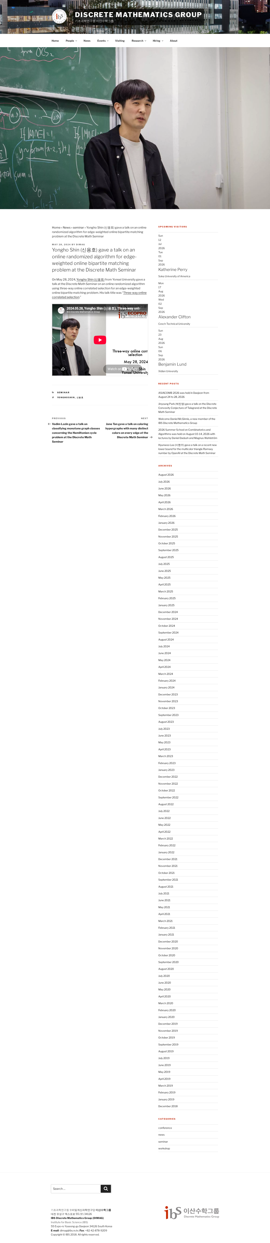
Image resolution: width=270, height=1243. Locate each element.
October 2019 (166, 1037)
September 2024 (168, 632)
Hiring (156, 40)
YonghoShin (66, 397)
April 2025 (164, 584)
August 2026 (166, 474)
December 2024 (168, 612)
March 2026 (165, 509)
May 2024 (164, 660)
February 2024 (167, 680)
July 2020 (164, 975)
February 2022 (166, 845)
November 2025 (168, 536)
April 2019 (164, 1078)
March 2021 (165, 920)
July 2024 (164, 646)
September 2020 (168, 962)
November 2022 (168, 783)
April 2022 (164, 831)
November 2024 (168, 618)
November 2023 (168, 701)
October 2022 (166, 790)
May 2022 (164, 824)
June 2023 (164, 735)
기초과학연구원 (60, 1209)
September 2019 (168, 1044)
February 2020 (167, 1010)
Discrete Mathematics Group (138, 15)
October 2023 (166, 708)
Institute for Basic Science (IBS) (69, 1222)
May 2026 (164, 495)
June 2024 (164, 653)
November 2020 (168, 948)
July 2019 (164, 1058)
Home (55, 40)
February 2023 (167, 763)
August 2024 (166, 639)
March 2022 (165, 838)
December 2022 (168, 776)
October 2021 (166, 872)
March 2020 (165, 1003)
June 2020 (164, 982)
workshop (164, 1148)
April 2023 (164, 749)
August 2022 (166, 804)
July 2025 (164, 563)
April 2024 (164, 666)
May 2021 (164, 907)
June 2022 (164, 817)
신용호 (80, 397)
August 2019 (166, 1051)
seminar (78, 227)
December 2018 (168, 1106)
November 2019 (168, 1030)
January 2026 (166, 522)
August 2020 (166, 968)
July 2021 (163, 893)
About (173, 40)
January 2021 (166, 934)
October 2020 (166, 955)
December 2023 (168, 694)
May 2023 (164, 742)
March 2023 (165, 756)
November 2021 (168, 865)
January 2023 (166, 769)
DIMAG (80, 244)
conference (165, 1127)
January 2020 (166, 1016)
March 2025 (165, 591)
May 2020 (164, 989)
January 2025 (166, 605)
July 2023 (164, 728)
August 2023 (166, 721)
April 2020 (164, 996)
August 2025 (166, 557)
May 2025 (164, 577)
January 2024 (166, 687)
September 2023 (168, 715)
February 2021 (166, 927)
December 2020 (168, 941)
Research (137, 40)
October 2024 (166, 625)
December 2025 (168, 529)
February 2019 (166, 1092)
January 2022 (166, 852)
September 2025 (168, 550)
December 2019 (168, 1023)
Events (101, 40)
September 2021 (168, 879)
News (87, 40)
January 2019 (166, 1099)
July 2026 (164, 481)
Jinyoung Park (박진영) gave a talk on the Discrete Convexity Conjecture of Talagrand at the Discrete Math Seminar (187, 408)
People (70, 40)
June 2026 (164, 488)
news (161, 1134)
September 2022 (168, 797)
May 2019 (164, 1071)
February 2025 (167, 598)
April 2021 (164, 913)
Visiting (120, 40)
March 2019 (165, 1085)
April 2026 (164, 502)
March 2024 (165, 673)
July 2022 (164, 811)
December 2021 (167, 859)
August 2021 (165, 886)
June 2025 (164, 570)
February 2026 (167, 516)
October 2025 (166, 543)
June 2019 (164, 1065)
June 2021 (164, 900)
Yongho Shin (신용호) (90, 279)
